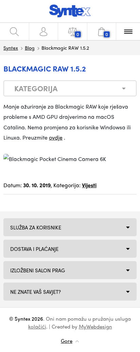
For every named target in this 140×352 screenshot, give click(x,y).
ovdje (56, 137)
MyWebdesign (95, 326)
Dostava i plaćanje (34, 249)
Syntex (10, 47)
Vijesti (89, 185)
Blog (30, 47)
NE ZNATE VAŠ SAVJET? (35, 291)
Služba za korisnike (35, 227)
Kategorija (35, 88)
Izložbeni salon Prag (37, 270)
